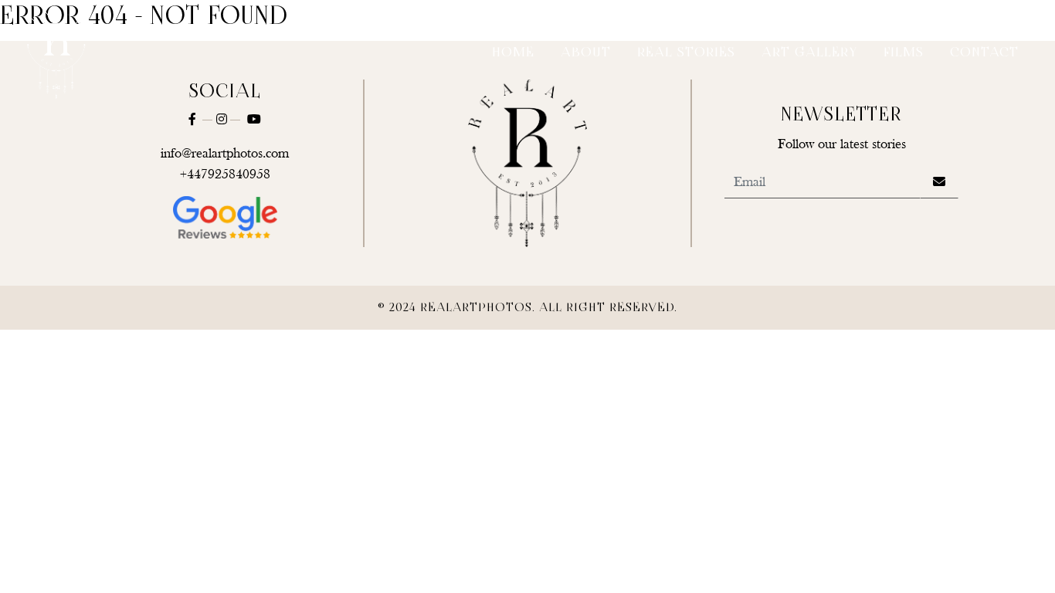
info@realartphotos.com (225, 154)
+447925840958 (225, 175)
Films (904, 52)
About (586, 52)
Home (513, 52)
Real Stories (686, 52)
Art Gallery (809, 52)
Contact (984, 52)
